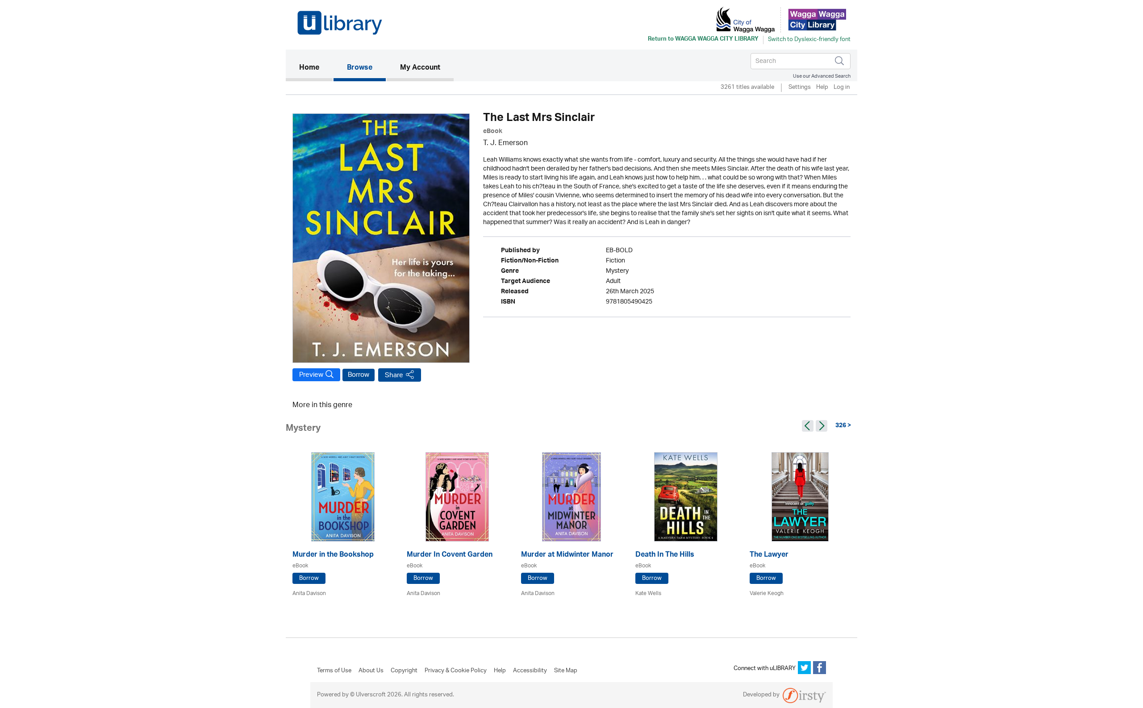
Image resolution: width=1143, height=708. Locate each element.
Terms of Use (334, 671)
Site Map (565, 671)
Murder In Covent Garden (449, 555)
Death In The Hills (664, 555)
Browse (359, 68)
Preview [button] (311, 374)
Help (822, 87)
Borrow (358, 375)
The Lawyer (769, 555)
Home (316, 68)
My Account (420, 68)
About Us (371, 671)
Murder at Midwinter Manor (567, 555)
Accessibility (530, 671)
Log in (842, 87)
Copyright (404, 671)
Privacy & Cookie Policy (456, 671)
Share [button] (394, 375)
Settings (799, 87)
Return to (703, 40)
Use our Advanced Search (822, 76)
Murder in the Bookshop (333, 555)
